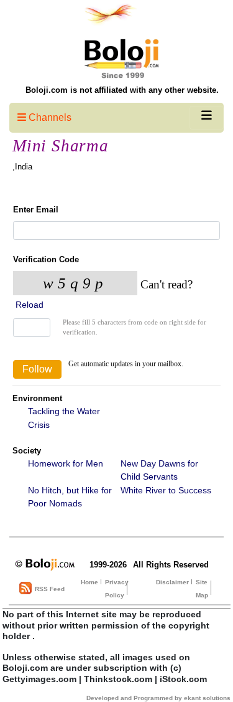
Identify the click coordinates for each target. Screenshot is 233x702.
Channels (48, 117)
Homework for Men (65, 463)
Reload (28, 305)
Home (89, 582)
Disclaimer (172, 582)
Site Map (202, 589)
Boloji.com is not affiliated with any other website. (122, 90)
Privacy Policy (117, 589)
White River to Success (166, 490)
